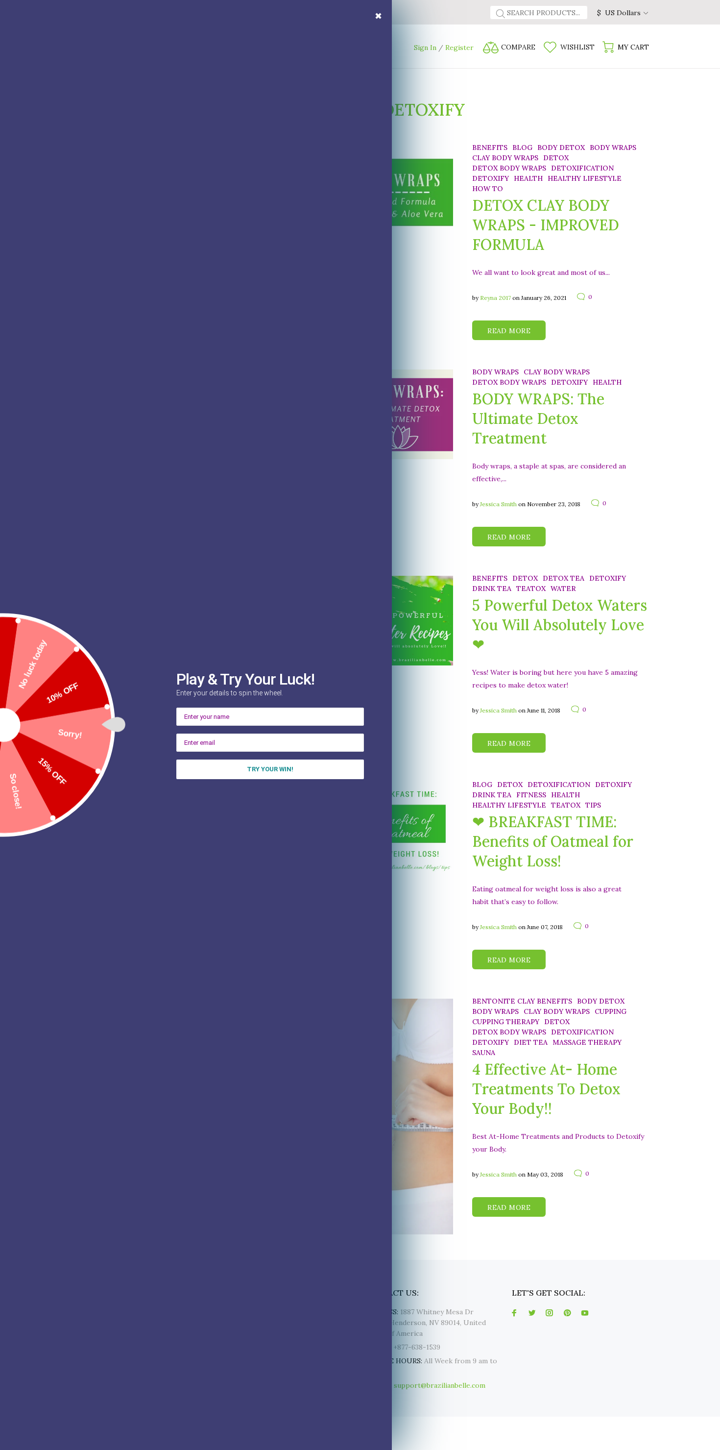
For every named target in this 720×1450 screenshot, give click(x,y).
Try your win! (270, 769)
